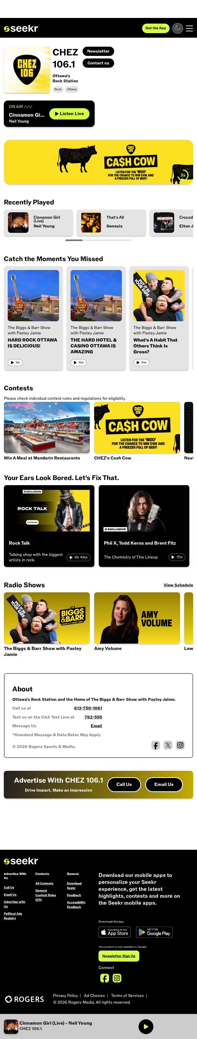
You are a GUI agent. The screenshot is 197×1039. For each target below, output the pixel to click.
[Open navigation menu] (189, 28)
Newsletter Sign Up (118, 956)
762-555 (93, 717)
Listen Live (72, 114)
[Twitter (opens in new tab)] (168, 745)
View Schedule (178, 585)
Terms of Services (127, 995)
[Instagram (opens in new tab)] (180, 745)
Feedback (74, 895)
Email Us (164, 784)
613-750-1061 (88, 708)
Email (96, 726)
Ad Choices (94, 995)
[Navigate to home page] (21, 28)
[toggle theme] (177, 28)
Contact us (98, 63)
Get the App (155, 28)
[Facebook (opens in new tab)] (155, 745)
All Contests (44, 883)
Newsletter (98, 51)
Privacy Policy (65, 995)
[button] (137, 626)
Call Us (124, 784)
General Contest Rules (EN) (45, 895)
